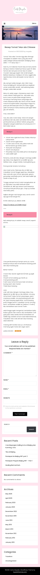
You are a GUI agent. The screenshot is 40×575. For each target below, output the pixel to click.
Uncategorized (10, 561)
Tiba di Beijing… (10, 452)
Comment (8, 353)
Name (6, 380)
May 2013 (8, 525)
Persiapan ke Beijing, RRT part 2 (16, 456)
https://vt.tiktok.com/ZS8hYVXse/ (14, 205)
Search (7, 424)
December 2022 (11, 511)
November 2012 (10, 533)
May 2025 (8, 494)
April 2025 (8, 498)
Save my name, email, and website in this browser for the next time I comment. (20, 407)
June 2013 (8, 520)
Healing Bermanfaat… (13, 465)
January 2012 (9, 542)
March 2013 (9, 529)
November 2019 (10, 516)
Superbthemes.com (20, 572)
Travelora (8, 556)
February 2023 (10, 502)
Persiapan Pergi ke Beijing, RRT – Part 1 (19, 461)
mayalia (29, 51)
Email (6, 389)
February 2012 (10, 538)
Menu (34, 23)
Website (6, 398)
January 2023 (10, 507)
